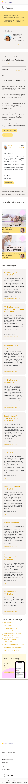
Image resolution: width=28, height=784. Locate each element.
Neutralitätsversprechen (8, 752)
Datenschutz (5, 762)
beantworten (8, 135)
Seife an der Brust (8, 622)
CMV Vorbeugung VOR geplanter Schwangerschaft (12, 634)
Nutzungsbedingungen (8, 759)
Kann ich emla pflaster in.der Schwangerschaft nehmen (11, 638)
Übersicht (6, 64)
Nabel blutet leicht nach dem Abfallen (14, 631)
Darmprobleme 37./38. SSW (11, 628)
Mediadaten (5, 756)
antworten (9, 182)
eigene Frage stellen (10, 130)
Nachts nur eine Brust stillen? (11, 650)
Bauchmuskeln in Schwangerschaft (13, 647)
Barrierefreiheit (6, 769)
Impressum (5, 749)
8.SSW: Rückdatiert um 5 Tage (11, 641)
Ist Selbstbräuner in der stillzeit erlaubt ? (14, 644)
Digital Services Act (7, 766)
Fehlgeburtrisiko (8, 625)
